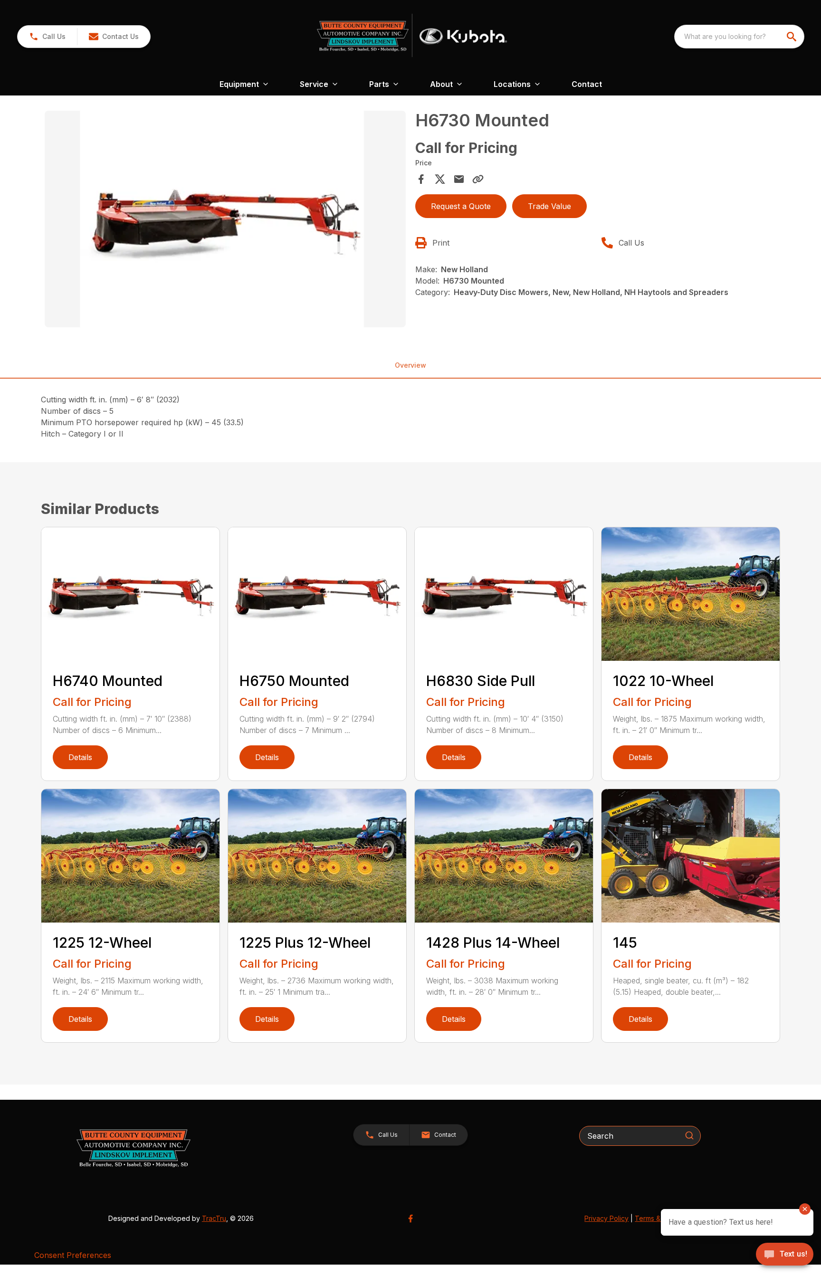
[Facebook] (410, 1218)
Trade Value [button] (549, 206)
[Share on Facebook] (421, 179)
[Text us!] (784, 1255)
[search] (792, 37)
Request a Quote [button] (461, 206)
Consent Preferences (72, 1255)
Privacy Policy (606, 1218)
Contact (587, 84)
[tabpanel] (225, 220)
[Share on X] (440, 179)
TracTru (214, 1218)
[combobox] (739, 36)
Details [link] (80, 757)
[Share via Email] (459, 179)
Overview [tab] (410, 365)
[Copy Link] (478, 179)
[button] (47, 36)
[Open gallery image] (225, 219)
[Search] (689, 1135)
